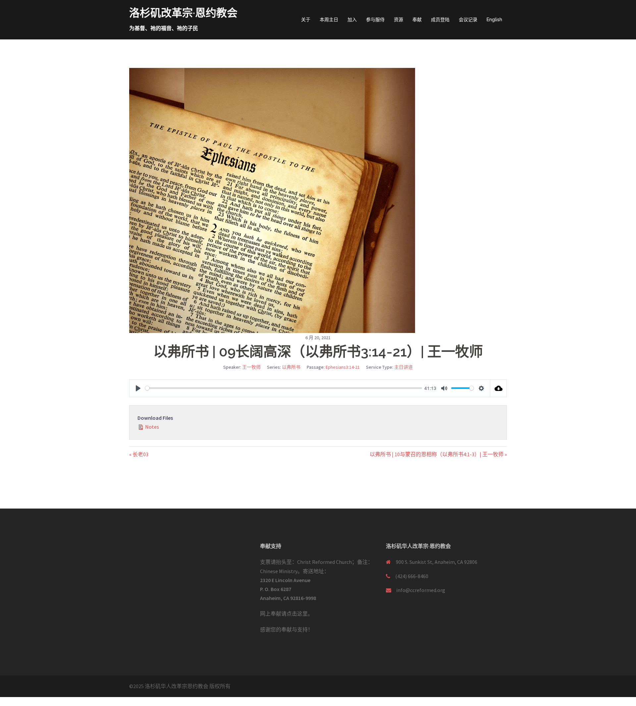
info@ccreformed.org (420, 590)
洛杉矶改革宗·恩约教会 (183, 13)
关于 (305, 19)
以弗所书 (291, 367)
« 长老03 (138, 454)
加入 (352, 19)
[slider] (283, 388)
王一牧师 (251, 367)
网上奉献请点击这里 (284, 613)
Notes (151, 426)
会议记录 (468, 19)
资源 (398, 19)
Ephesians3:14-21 (343, 367)
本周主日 (329, 19)
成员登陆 (440, 19)
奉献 (417, 19)
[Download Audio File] (498, 388)
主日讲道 (403, 367)
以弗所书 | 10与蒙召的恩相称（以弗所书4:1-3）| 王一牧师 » (438, 454)
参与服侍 (375, 19)
